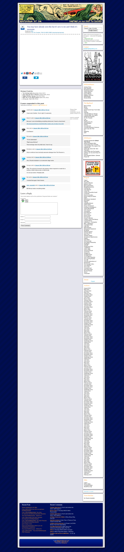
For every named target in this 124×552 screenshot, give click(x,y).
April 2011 (86, 412)
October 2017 (87, 316)
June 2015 (87, 345)
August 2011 (87, 407)
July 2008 (86, 457)
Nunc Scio (86, 234)
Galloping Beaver (88, 203)
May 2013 (86, 378)
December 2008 (88, 450)
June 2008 (87, 458)
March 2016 (87, 333)
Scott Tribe (87, 252)
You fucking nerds (27, 93)
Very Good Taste (88, 269)
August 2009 (87, 439)
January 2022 (87, 291)
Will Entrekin (87, 96)
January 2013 (87, 384)
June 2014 (87, 361)
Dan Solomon (87, 88)
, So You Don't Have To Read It (92, 153)
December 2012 (88, 385)
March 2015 (87, 349)
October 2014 (87, 356)
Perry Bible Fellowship (90, 242)
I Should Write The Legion (91, 115)
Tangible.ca (87, 253)
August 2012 (87, 391)
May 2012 (86, 395)
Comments (88, 485)
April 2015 (86, 347)
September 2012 (88, 389)
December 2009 (88, 434)
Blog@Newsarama (89, 187)
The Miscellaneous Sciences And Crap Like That (91, 128)
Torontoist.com (88, 268)
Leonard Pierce (88, 220)
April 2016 (86, 331)
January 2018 (87, 312)
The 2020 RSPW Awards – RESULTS (32, 515)
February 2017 (88, 318)
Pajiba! (86, 238)
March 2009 (87, 446)
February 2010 (88, 431)
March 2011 (87, 414)
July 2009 (86, 441)
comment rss (35, 105)
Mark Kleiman (87, 227)
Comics (86, 108)
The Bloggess (87, 256)
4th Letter (86, 181)
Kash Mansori (87, 212)
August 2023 (87, 288)
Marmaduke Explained (90, 229)
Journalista (87, 211)
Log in (85, 482)
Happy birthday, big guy (29, 96)
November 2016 (88, 322)
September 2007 (88, 470)
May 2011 (86, 411)
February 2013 (88, 383)
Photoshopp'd (87, 123)
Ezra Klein (86, 200)
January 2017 (87, 319)
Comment (23, 198)
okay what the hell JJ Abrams (30, 94)
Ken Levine (87, 214)
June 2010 (87, 426)
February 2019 (88, 304)
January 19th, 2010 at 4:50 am (42, 165)
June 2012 (87, 393)
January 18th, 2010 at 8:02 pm (42, 118)
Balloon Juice (87, 184)
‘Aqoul (85, 180)
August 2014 (87, 358)
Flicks (85, 111)
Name (23, 216)
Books (85, 107)
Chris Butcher (87, 189)
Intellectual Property (89, 116)
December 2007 (88, 466)
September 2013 (88, 373)
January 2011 (87, 416)
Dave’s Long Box (88, 195)
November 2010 (88, 419)
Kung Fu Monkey (88, 218)
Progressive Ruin (88, 246)
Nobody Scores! (88, 231)
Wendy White (87, 98)
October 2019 (87, 303)
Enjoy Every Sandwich (90, 199)
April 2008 (86, 461)
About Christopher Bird (90, 143)
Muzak (85, 120)
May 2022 (86, 289)
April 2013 (86, 380)
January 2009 (87, 449)
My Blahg (86, 230)
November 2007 (88, 468)
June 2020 (87, 297)
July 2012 (86, 392)
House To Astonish (89, 206)
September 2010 (88, 422)
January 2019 (87, 305)
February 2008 (88, 464)
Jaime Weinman (88, 91)
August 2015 (87, 342)
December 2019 (88, 301)
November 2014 (88, 354)
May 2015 (86, 346)
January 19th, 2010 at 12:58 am (43, 157)
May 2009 (86, 443)
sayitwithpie (87, 248)
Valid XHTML (57, 541)
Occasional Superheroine (90, 237)
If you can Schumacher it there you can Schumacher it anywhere (32, 526)
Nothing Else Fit (88, 122)
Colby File (86, 191)
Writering (86, 131)
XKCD (85, 272)
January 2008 (87, 465)
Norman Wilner (88, 233)
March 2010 (87, 430)
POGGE (86, 245)
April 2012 (86, 396)
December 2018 (88, 307)
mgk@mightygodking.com (90, 48)
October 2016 (87, 323)
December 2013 (88, 369)
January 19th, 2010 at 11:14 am (47, 185)
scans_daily (87, 249)
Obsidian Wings (88, 235)
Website (23, 222)
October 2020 (87, 296)
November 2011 (88, 403)
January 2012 (87, 400)
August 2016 (87, 326)
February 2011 (88, 415)
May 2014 (86, 362)
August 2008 (87, 456)
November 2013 (88, 370)
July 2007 (86, 473)
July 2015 (86, 343)
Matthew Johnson (88, 95)
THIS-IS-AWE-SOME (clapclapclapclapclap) (52, 32)
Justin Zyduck (87, 92)
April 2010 (86, 429)
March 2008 (87, 462)
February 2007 (88, 475)
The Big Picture (88, 254)
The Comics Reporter (89, 257)
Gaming (86, 112)
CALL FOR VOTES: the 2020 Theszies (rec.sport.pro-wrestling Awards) (32, 518)
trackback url (43, 105)
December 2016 (88, 320)
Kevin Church (87, 215)
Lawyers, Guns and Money (91, 219)
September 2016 (88, 324)
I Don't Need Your (91, 144)
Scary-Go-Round (88, 250)
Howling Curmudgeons (90, 207)
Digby (85, 197)
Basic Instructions (88, 185)
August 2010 (87, 423)
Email (22, 219)
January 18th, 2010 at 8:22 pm (40, 128)
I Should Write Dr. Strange (91, 114)
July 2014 (86, 360)
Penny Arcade (87, 241)
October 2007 (87, 469)
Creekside (86, 193)
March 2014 (87, 365)
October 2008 (87, 453)
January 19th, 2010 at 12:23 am (44, 149)
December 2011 (88, 401)
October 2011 (87, 404)
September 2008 (88, 454)
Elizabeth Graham (88, 90)
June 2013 (87, 377)
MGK (32, 31)
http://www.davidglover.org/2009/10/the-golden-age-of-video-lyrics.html (45, 124)
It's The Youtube (36, 32)
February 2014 (88, 366)
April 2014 (86, 364)
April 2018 (86, 308)
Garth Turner (87, 204)
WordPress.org (88, 486)
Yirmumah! (87, 273)
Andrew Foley (87, 87)
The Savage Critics (89, 264)
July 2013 (86, 376)
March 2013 (87, 381)
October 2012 (87, 388)
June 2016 (87, 328)
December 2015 (88, 337)
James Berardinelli (89, 208)
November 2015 (88, 338)
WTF (85, 132)
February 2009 (88, 447)
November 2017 (88, 315)
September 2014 (88, 357)
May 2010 (86, 427)
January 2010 (87, 433)
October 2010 (87, 420)
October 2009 (87, 437)
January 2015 (87, 351)
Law (85, 119)
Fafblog (86, 202)
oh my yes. (25, 99)
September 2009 (88, 438)
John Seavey (87, 210)
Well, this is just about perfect (30, 97)
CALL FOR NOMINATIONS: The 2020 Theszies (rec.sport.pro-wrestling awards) (34, 521)
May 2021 (86, 292)
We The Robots (88, 271)
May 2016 (86, 330)
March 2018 (87, 310)
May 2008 (86, 460)
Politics (86, 124)
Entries (87, 484)
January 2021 (87, 293)
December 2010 (88, 418)
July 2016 (86, 327)
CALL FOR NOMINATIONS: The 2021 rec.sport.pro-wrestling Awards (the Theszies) (34, 513)
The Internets (87, 126)
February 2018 (88, 311)
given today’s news (27, 524)
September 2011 (88, 406)
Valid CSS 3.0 (65, 541)
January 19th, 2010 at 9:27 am (40, 177)
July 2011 (86, 408)
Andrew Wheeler (88, 183)
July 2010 (86, 424)
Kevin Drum (87, 216)
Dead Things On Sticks (90, 196)
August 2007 (87, 472)
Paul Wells (87, 239)
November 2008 (88, 452)
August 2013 (87, 374)
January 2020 (87, 300)
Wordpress (64, 543)
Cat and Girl (87, 188)
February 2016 (88, 334)
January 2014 (87, 368)
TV (84, 130)
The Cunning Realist (89, 258)
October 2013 (87, 372)
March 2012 (87, 397)
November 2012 (88, 387)
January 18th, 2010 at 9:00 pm (40, 136)
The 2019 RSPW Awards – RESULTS (32, 529)
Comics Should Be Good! (90, 192)
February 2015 (88, 350)
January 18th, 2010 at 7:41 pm (41, 109)
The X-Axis (87, 266)
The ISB (86, 260)
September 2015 (88, 341)
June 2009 (87, 442)
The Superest (87, 265)
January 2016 (87, 335)
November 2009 (88, 435)
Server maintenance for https (29, 507)
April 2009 (86, 445)
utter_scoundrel (31, 185)
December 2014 (88, 353)
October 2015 (87, 339)
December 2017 (88, 314)
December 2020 (88, 295)
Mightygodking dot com (63, 540)
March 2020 (87, 299)
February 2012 (88, 399)
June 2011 (87, 410)
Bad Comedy (87, 105)
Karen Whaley (87, 94)
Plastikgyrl (86, 243)
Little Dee (86, 226)
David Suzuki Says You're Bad (92, 109)
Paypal (93, 281)
